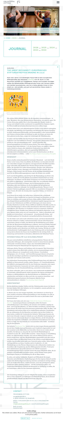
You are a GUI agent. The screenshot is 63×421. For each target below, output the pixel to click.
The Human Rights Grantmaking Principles (43, 154)
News (14, 38)
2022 (43, 50)
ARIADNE (31, 79)
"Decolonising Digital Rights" (34, 280)
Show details (37, 418)
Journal (21, 38)
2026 (35, 47)
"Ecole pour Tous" (20, 326)
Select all (25, 418)
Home (8, 38)
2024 (52, 47)
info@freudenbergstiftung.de (21, 404)
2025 (43, 47)
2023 (35, 50)
